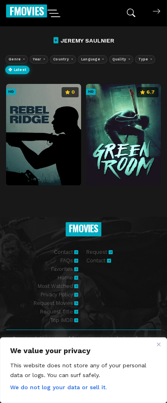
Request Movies (53, 303)
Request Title (56, 312)
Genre (15, 59)
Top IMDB (61, 320)
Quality (120, 59)
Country (61, 59)
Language (91, 59)
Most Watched (55, 286)
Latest (19, 70)
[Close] (158, 344)
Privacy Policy (57, 295)
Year (37, 59)
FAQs (66, 260)
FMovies (26, 11)
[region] (83, 370)
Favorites (62, 269)
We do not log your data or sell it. (58, 387)
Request (97, 252)
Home (65, 277)
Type (143, 59)
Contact (63, 252)
